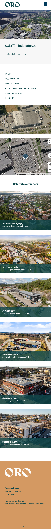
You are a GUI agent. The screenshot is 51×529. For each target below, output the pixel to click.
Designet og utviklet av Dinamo (25, 526)
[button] (25, 156)
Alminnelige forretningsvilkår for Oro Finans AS (24, 505)
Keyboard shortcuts (22, 174)
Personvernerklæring (14, 501)
